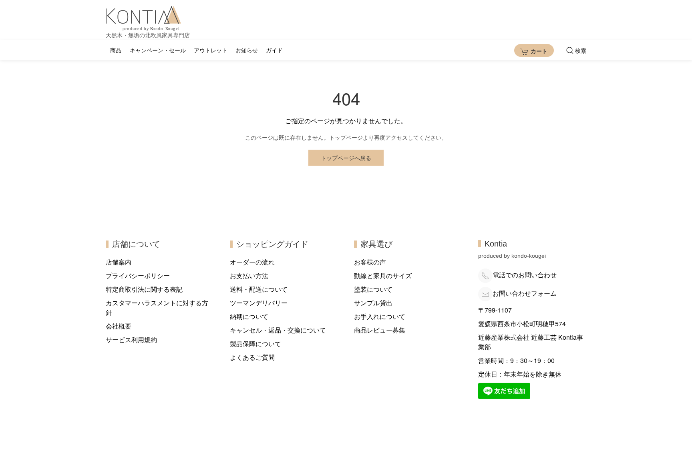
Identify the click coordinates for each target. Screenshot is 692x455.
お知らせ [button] (246, 50)
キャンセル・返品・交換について (278, 330)
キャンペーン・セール (158, 50)
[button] (576, 50)
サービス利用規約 (131, 339)
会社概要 (118, 326)
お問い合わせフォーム (525, 293)
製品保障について (255, 343)
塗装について (373, 289)
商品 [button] (115, 50)
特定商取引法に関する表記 (144, 289)
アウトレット (210, 50)
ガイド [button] (274, 50)
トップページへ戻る (346, 158)
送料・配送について (259, 289)
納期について (249, 316)
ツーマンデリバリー (259, 302)
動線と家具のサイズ (383, 275)
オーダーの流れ (252, 262)
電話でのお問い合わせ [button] (525, 274)
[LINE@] (504, 390)
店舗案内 (118, 262)
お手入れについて (379, 316)
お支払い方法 (249, 275)
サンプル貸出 (373, 302)
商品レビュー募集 (379, 330)
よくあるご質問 (252, 357)
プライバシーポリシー (138, 275)
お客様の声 (370, 262)
